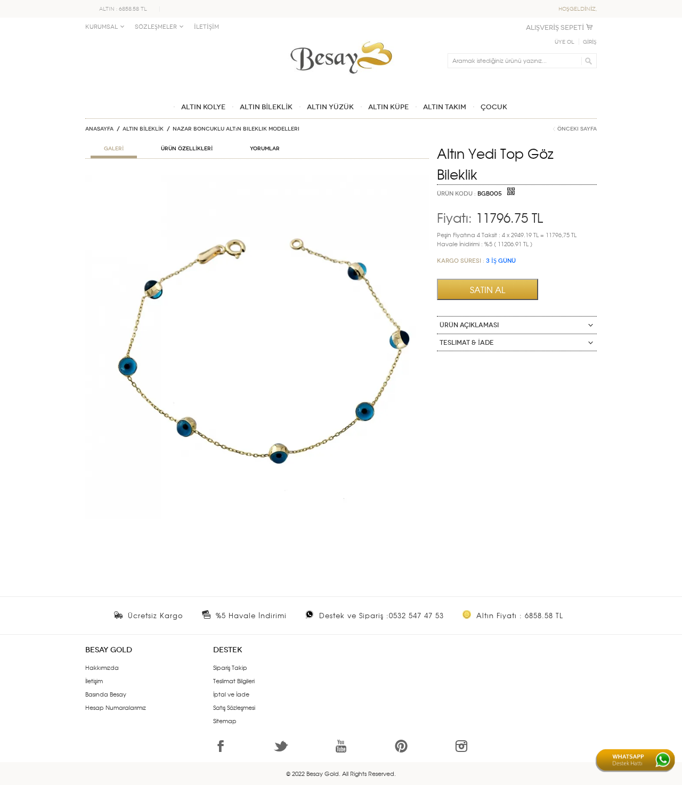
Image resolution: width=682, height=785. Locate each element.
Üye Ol (564, 42)
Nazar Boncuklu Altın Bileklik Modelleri (236, 129)
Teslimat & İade (467, 342)
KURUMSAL (101, 26)
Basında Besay (105, 694)
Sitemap (225, 720)
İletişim (94, 680)
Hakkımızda (102, 667)
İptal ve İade (231, 694)
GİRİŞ (590, 42)
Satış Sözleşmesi (234, 707)
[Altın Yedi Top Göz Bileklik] (257, 179)
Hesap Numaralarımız (115, 707)
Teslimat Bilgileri (234, 680)
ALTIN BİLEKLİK (143, 129)
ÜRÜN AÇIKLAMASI (469, 325)
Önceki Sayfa (577, 129)
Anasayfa (99, 129)
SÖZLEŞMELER (156, 26)
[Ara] (587, 61)
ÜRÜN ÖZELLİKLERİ (187, 148)
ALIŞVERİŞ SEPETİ (555, 27)
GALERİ (114, 148)
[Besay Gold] (341, 38)
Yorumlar (265, 148)
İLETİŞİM (206, 26)
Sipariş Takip (230, 667)
